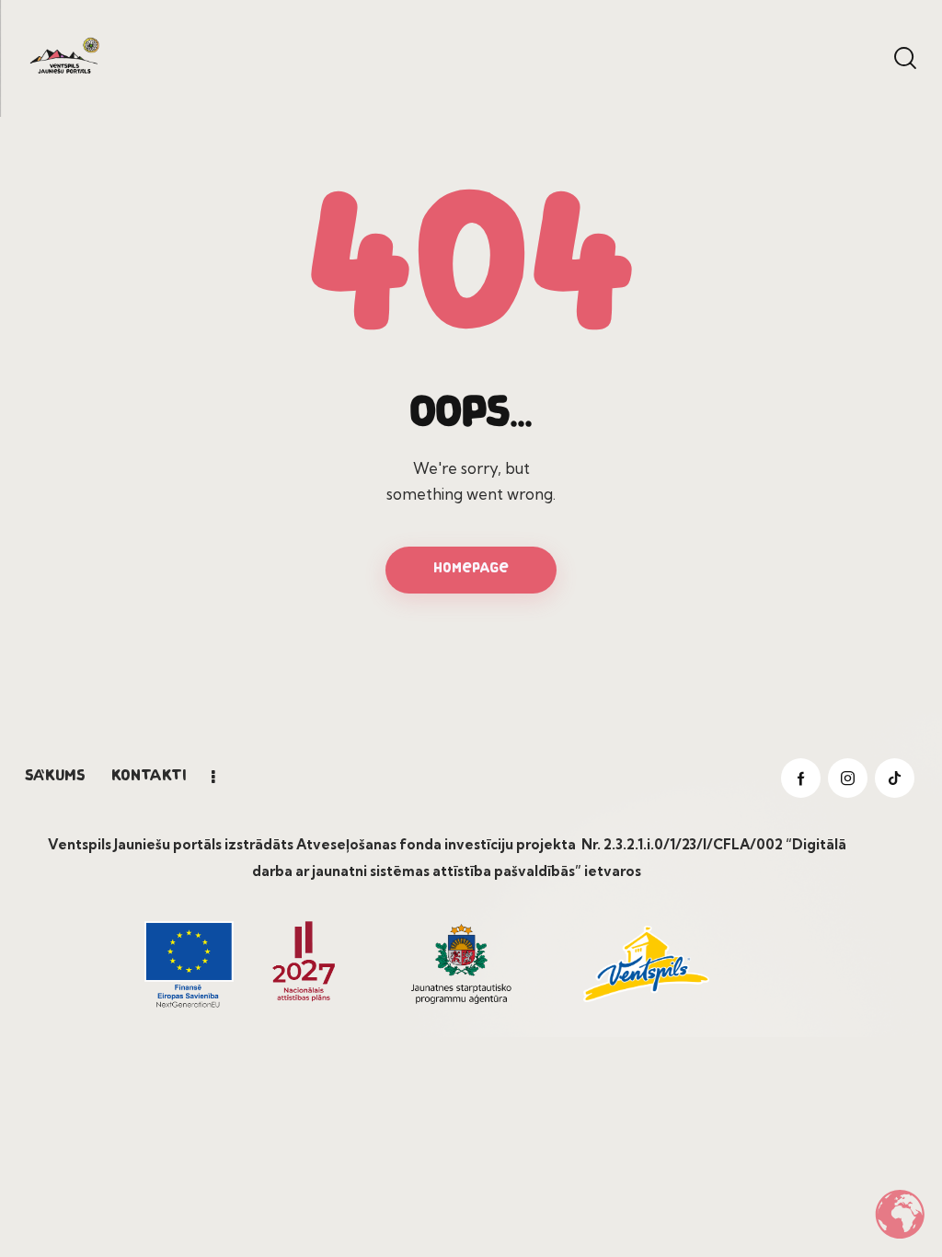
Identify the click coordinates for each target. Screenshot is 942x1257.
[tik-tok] (894, 778)
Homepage (471, 569)
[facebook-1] (801, 778)
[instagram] (847, 778)
